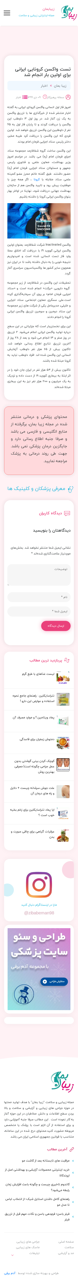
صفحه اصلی (66, 1241)
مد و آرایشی (66, 1253)
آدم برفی (9, 1273)
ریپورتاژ (30, 1262)
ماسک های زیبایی (28, 1247)
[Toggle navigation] (7, 13)
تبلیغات (34, 1253)
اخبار (44, 85)
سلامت (69, 1247)
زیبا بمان (60, 85)
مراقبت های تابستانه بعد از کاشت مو (46, 1160)
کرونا (37, 179)
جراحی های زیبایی (28, 1241)
